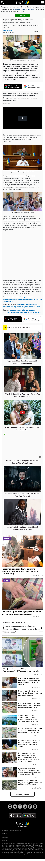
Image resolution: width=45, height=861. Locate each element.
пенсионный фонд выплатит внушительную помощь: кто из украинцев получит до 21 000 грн (22, 299)
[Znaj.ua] (22, 2)
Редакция (5, 837)
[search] (2, 2)
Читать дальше (22, 794)
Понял (22, 15)
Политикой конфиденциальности (24, 9)
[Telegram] (15, 806)
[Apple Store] (15, 815)
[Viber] (20, 806)
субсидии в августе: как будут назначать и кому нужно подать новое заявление (21, 305)
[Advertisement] (22, 255)
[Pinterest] (35, 806)
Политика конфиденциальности (12, 830)
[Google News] (25, 806)
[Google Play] (29, 815)
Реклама (4, 833)
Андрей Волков (8, 30)
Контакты (5, 840)
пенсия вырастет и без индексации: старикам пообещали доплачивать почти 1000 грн (22, 311)
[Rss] (10, 806)
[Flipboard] (30, 806)
